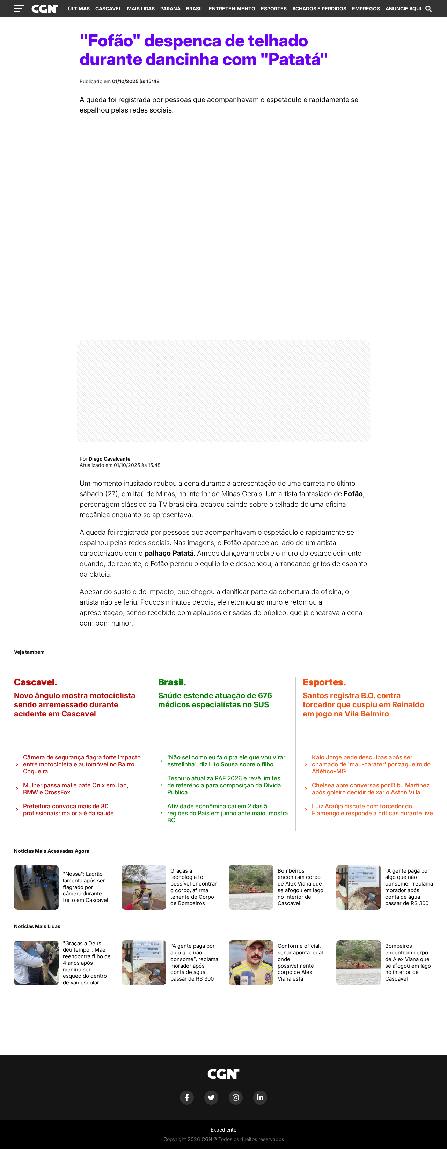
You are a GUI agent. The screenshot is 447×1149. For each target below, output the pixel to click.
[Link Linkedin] (260, 1103)
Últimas (79, 9)
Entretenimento (232, 9)
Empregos (366, 9)
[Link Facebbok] (187, 1103)
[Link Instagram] (236, 1103)
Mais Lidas (141, 9)
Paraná (170, 9)
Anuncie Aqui (403, 9)
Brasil (194, 9)
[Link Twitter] (211, 1103)
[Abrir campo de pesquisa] (428, 8)
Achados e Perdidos (319, 9)
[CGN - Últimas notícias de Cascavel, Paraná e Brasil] (44, 9)
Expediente (223, 1130)
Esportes (274, 9)
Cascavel (108, 9)
